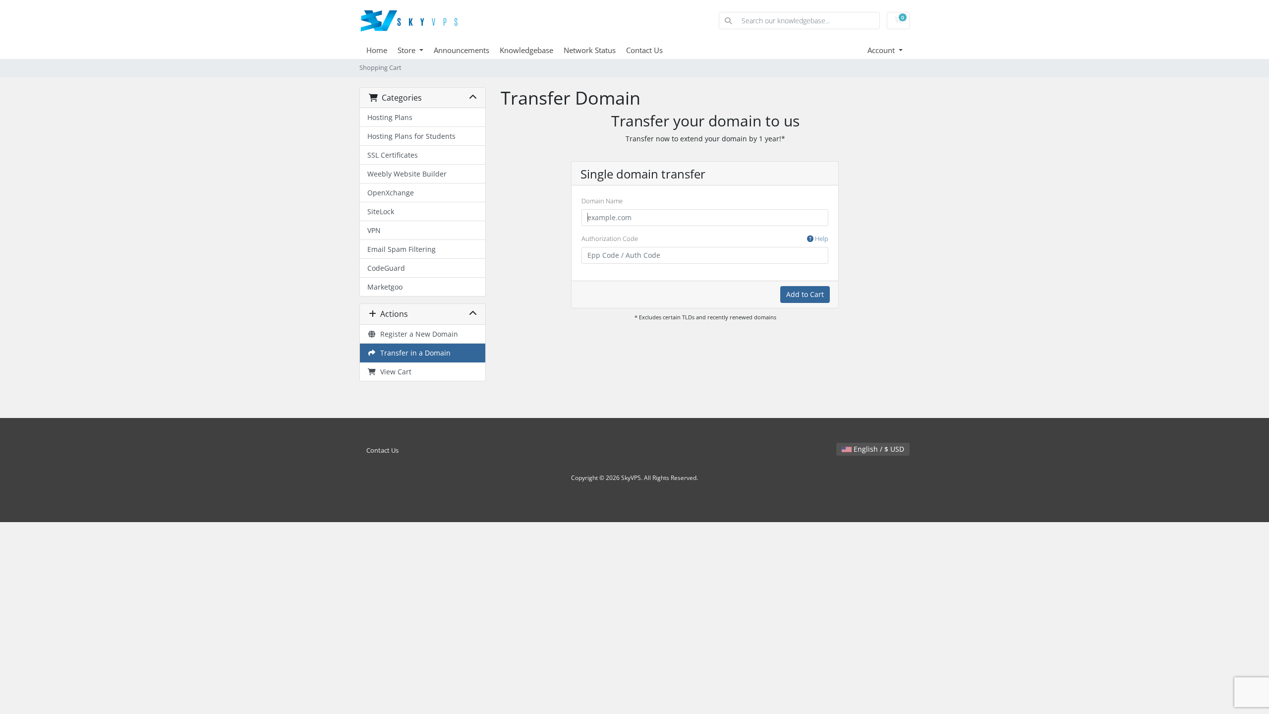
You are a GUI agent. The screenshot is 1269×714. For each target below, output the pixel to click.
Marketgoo (385, 287)
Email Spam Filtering (401, 249)
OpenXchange (390, 192)
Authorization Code (704, 238)
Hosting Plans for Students (411, 136)
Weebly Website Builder (407, 173)
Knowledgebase (526, 50)
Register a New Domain (417, 334)
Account (882, 50)
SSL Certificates (392, 155)
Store (407, 50)
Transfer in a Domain (413, 352)
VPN (374, 230)
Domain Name (602, 200)
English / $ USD (878, 449)
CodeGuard (386, 268)
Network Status (590, 50)
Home (376, 50)
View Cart (393, 371)
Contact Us (644, 50)
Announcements (461, 50)
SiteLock (380, 211)
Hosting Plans (389, 117)
